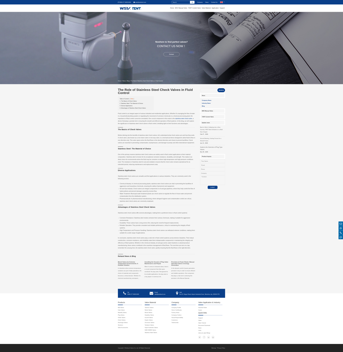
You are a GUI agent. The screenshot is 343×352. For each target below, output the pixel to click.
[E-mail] (341, 223)
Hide (132, 98)
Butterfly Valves (122, 312)
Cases (200, 310)
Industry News (206, 103)
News (206, 2)
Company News (206, 100)
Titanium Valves (149, 307)
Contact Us (214, 2)
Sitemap (213, 348)
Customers (175, 320)
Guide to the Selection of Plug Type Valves (211, 149)
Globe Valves (121, 317)
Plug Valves (121, 315)
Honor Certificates (177, 310)
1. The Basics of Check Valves (128, 101)
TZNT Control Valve (194, 8)
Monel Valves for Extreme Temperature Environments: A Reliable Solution (128, 263)
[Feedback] (341, 237)
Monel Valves (148, 312)
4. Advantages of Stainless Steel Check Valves (133, 108)
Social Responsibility (177, 317)
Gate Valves (121, 310)
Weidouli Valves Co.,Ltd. (132, 348)
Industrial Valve (202, 307)
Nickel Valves (148, 310)
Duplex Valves (149, 320)
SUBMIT (212, 187)
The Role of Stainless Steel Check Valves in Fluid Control (147, 81)
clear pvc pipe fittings (204, 333)
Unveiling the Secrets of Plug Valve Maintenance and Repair (156, 262)
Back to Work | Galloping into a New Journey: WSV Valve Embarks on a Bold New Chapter (211, 131)
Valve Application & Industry (209, 302)
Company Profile (176, 307)
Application (215, 8)
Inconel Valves (149, 317)
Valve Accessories (123, 327)
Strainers (120, 325)
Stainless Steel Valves (151, 332)
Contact (171, 54)
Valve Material (206, 8)
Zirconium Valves (149, 322)
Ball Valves (121, 307)
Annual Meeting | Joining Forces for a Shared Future (210, 141)
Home (172, 8)
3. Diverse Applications (126, 105)
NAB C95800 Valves (150, 330)
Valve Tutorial (202, 323)
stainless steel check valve (183, 118)
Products (121, 302)
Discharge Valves (123, 322)
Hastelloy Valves (149, 315)
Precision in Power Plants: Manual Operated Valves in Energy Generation (182, 263)
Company (200, 2)
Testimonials (175, 322)
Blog (128, 81)
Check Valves (121, 320)
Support (222, 8)
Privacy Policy (221, 348)
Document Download (204, 325)
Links (199, 330)
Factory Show (175, 312)
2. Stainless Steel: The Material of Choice (131, 103)
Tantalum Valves (149, 325)
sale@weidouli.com (140, 2)
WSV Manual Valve (181, 8)
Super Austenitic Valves (151, 327)
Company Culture (176, 315)
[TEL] (341, 232)
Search (221, 90)
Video (200, 320)
